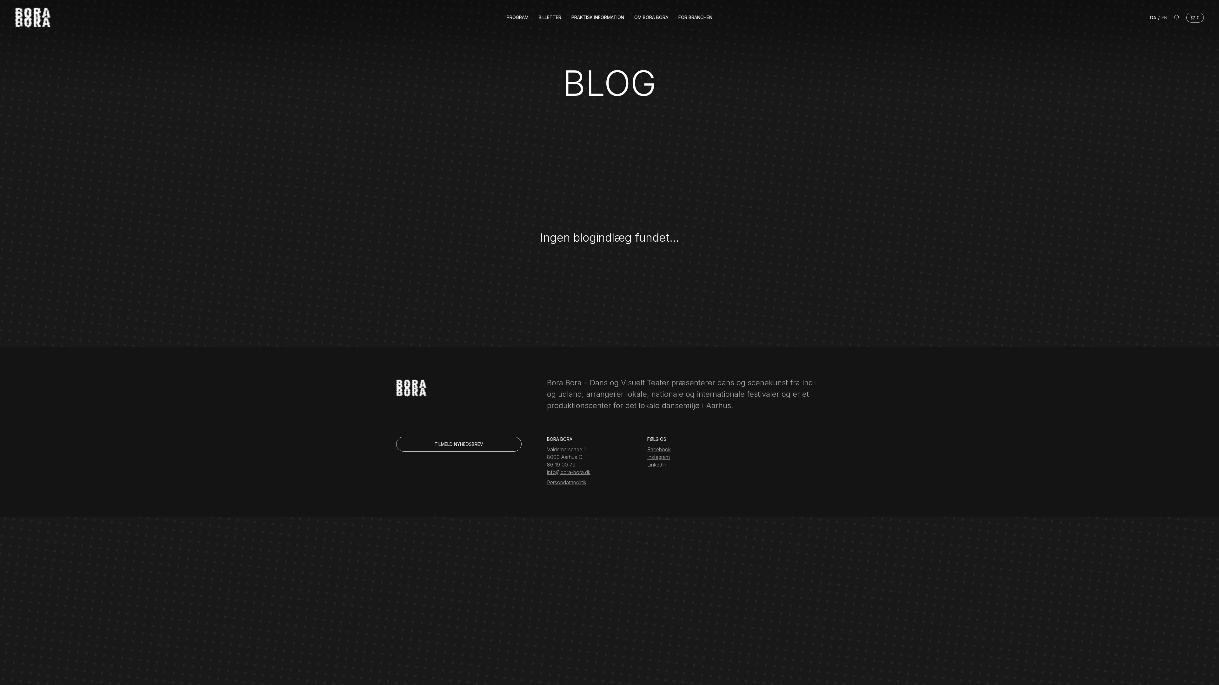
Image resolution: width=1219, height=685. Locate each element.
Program (518, 17)
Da (1153, 17)
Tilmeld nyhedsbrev (459, 444)
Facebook (659, 449)
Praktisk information (597, 17)
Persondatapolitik (566, 482)
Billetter (550, 17)
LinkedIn (656, 464)
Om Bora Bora (651, 17)
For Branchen (695, 17)
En (1164, 17)
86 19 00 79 (561, 464)
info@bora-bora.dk (568, 472)
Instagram (658, 457)
